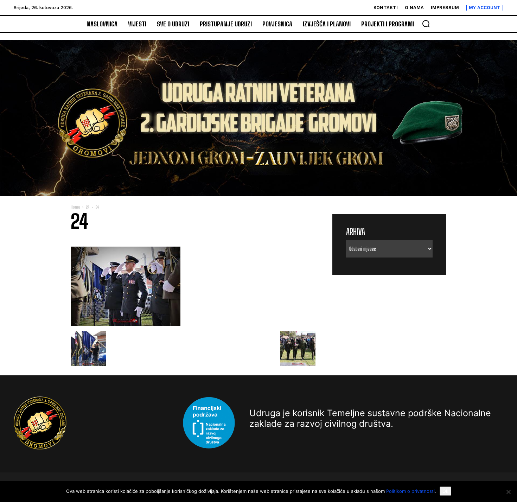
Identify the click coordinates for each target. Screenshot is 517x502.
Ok (445, 491)
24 (87, 207)
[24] (125, 324)
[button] (425, 23)
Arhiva (355, 231)
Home (75, 207)
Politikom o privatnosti (410, 491)
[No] (508, 491)
